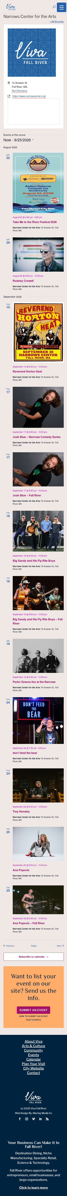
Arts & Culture (33, 1046)
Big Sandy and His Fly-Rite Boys (34, 561)
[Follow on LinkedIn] (40, 1119)
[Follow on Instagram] (26, 1119)
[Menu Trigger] (61, 7)
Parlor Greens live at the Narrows (34, 682)
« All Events (56, 21)
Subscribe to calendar (31, 956)
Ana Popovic (21, 870)
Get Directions (19, 90)
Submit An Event (33, 1010)
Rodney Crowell (23, 281)
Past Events (33, 1020)
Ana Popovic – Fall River (29, 923)
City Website (33, 1068)
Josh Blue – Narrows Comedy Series (36, 437)
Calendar (33, 1059)
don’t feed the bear (25, 753)
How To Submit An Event (33, 1016)
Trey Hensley (21, 811)
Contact (33, 1073)
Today (33, 945)
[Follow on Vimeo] (33, 1119)
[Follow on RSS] (47, 1119)
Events (33, 1055)
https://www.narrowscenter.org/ (29, 96)
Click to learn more (33, 1187)
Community (33, 1050)
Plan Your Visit (33, 1064)
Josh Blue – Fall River (27, 495)
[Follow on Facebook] (20, 1119)
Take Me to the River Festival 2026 (35, 222)
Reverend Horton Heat (27, 371)
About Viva (33, 1041)
